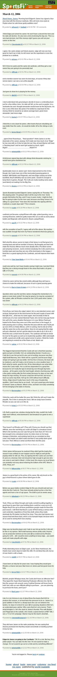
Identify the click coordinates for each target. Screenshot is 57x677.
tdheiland (15, 496)
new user (48, 7)
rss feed (52, 664)
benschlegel (16, 132)
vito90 (14, 557)
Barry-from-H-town (19, 287)
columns (48, 6)
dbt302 (14, 95)
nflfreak (14, 72)
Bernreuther (16, 391)
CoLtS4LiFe (16, 542)
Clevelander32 (17, 44)
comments (39, 6)
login (37, 7)
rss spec (16, 667)
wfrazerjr (15, 27)
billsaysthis (16, 469)
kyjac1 (14, 406)
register (42, 654)
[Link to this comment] (3, 44)
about (30, 7)
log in (34, 654)
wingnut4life (16, 152)
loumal (14, 117)
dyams (14, 186)
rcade (14, 208)
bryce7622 (16, 572)
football (23, 27)
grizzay (14, 59)
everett (14, 235)
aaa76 (14, 223)
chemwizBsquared (19, 618)
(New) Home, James (10, 19)
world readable (42, 667)
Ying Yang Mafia (18, 259)
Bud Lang (15, 592)
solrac (14, 344)
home (30, 6)
